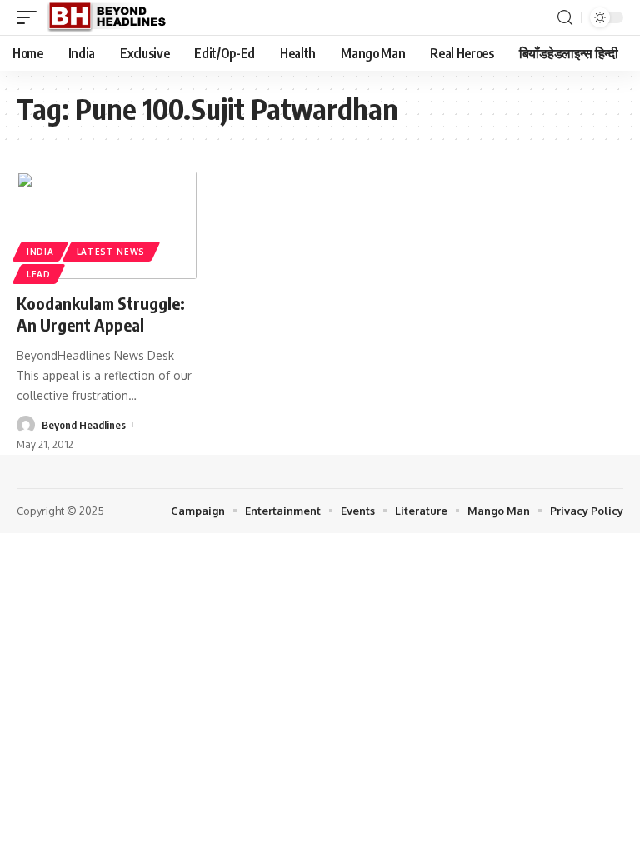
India (40, 252)
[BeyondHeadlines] (113, 17)
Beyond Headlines (84, 424)
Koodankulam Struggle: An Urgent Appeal (101, 313)
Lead (39, 274)
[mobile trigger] (31, 17)
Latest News (111, 252)
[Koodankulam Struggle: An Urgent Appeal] (107, 226)
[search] (565, 18)
